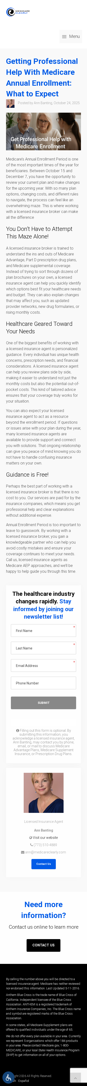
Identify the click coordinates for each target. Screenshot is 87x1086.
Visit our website (45, 838)
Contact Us (43, 864)
